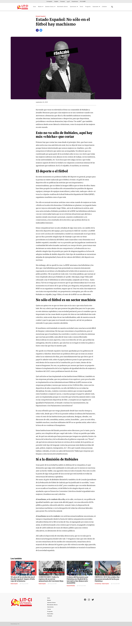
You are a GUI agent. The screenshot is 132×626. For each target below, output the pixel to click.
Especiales (96, 6)
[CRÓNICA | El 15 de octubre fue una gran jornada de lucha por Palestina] (108, 568)
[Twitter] (92, 607)
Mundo (40, 6)
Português (49, 1)
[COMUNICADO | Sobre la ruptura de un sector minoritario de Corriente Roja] (52, 568)
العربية (68, 1)
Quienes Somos (49, 6)
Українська (75, 1)
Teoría (81, 6)
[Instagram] (89, 607)
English (56, 1)
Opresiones (73, 6)
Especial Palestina (71, 585)
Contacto (104, 6)
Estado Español (14, 583)
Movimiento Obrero (62, 6)
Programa (88, 6)
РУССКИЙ (82, 1)
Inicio (34, 6)
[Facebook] (85, 607)
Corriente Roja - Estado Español (102, 583)
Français (62, 1)
